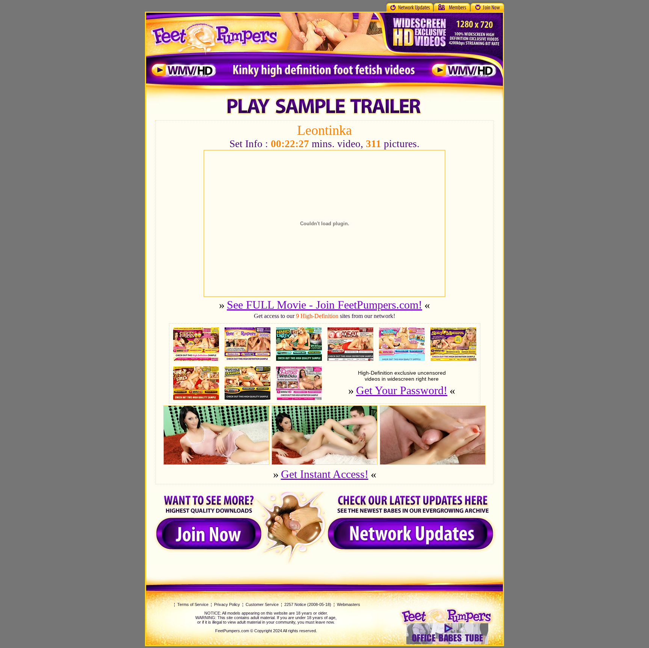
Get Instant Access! (324, 474)
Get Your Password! (401, 390)
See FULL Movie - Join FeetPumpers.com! (324, 304)
